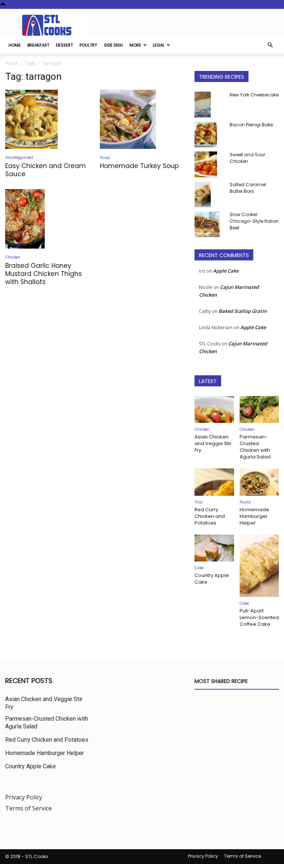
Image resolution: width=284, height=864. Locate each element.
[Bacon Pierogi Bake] (209, 134)
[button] (270, 45)
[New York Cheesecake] (209, 104)
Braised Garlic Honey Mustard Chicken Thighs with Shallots (43, 273)
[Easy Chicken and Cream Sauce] (47, 119)
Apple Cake (226, 270)
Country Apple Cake (212, 578)
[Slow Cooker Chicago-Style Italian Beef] (209, 224)
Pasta (245, 502)
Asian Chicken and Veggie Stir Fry (213, 443)
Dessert (64, 45)
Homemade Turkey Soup (139, 165)
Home (15, 45)
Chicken (12, 257)
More (135, 45)
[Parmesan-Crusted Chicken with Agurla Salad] (259, 409)
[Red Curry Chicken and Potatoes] (214, 481)
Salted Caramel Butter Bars (248, 187)
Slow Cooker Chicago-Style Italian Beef (254, 221)
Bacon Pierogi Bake (251, 125)
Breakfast (38, 45)
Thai (199, 502)
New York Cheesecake (254, 95)
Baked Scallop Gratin (243, 311)
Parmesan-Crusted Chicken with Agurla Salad (255, 446)
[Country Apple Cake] (214, 548)
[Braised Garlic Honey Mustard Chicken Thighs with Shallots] (47, 219)
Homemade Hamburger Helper (254, 516)
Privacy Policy (23, 797)
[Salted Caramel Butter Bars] (209, 194)
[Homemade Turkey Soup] (142, 119)
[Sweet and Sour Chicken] (209, 164)
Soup (105, 157)
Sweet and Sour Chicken (247, 157)
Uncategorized (19, 157)
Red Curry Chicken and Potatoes (210, 516)
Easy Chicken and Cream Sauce (45, 169)
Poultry (88, 45)
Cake (199, 568)
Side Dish (113, 45)
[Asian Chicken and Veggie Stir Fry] (214, 409)
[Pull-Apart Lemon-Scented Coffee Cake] (259, 566)
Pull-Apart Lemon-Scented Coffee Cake (259, 617)
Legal (159, 45)
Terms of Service (28, 808)
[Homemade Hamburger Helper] (259, 481)
